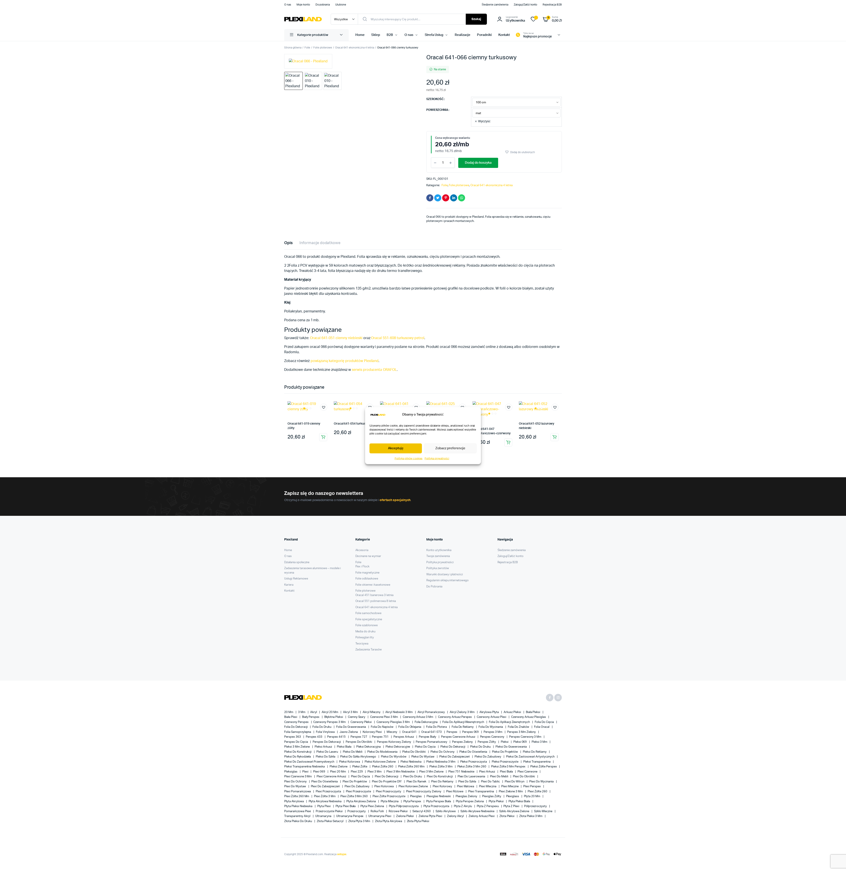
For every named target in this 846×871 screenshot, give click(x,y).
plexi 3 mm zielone (431, 771)
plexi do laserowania (472, 776)
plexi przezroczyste (359, 791)
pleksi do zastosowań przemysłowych (309, 761)
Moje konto (303, 4)
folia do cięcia (545, 722)
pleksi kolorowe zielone (380, 761)
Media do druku (365, 631)
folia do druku (322, 727)
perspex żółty (487, 742)
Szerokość (434, 99)
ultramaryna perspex (350, 816)
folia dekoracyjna (426, 722)
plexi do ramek (416, 781)
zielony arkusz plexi (482, 816)
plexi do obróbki (524, 776)
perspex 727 (359, 736)
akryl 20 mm (330, 712)
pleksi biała (344, 746)
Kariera (288, 584)
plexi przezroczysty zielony (424, 791)
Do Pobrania (434, 586)
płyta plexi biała (346, 806)
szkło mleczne (543, 811)
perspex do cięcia (296, 742)
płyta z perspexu (488, 806)
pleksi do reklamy (535, 751)
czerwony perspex (296, 722)
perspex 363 (293, 736)
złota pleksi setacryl (330, 821)
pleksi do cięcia (425, 746)
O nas (287, 4)
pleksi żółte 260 (383, 766)
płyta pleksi (496, 801)
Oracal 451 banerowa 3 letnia (374, 595)
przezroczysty (357, 811)
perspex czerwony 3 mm (525, 736)
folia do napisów (382, 727)
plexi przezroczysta (328, 791)
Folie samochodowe (368, 613)
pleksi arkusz (324, 746)
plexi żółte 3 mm (325, 796)
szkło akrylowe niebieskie (477, 811)
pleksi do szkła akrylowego (358, 756)
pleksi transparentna (537, 761)
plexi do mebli (499, 776)
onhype (341, 854)
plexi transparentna (481, 791)
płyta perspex (412, 801)
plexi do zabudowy (357, 786)
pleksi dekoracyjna (368, 746)
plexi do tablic (491, 781)
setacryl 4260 (422, 811)
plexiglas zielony (467, 796)
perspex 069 (471, 732)
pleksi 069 (520, 742)
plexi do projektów (355, 781)
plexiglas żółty (492, 796)
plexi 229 (357, 771)
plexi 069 (319, 771)
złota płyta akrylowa (389, 821)
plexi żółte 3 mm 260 (354, 796)
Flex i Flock (362, 566)
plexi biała (507, 771)
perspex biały (428, 736)
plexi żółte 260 (538, 791)
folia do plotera (436, 727)
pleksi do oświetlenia (473, 751)
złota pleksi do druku (298, 821)
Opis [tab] (288, 243)
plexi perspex (532, 786)
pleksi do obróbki (414, 751)
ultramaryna (323, 816)
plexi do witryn (515, 781)
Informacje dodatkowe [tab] (319, 243)
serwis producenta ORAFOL (374, 369)
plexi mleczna (488, 786)
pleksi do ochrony (442, 751)
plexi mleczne (510, 786)
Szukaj (476, 19)
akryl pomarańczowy (431, 712)
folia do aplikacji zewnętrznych (510, 722)
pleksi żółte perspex (543, 766)
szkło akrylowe (446, 811)
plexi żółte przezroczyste (389, 796)
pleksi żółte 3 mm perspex (508, 766)
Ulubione (340, 4)
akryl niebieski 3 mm (399, 712)
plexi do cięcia (361, 776)
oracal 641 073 (431, 732)
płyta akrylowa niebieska (325, 801)
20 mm (289, 712)
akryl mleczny (372, 712)
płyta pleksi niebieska (298, 806)
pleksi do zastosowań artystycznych (530, 756)
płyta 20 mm (532, 796)
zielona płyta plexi (431, 816)
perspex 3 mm (493, 732)
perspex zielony (463, 742)
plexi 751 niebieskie (461, 771)
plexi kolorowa (384, 786)
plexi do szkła (467, 781)
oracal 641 (409, 732)
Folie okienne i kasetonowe (372, 584)
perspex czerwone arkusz (458, 736)
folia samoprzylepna (298, 732)
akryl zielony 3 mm (462, 712)
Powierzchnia (437, 110)
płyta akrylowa (294, 801)
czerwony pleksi (362, 722)
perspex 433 (314, 736)
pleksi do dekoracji (453, 746)
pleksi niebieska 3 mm (441, 761)
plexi (305, 771)
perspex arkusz (404, 736)
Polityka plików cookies (408, 458)
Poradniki (484, 35)
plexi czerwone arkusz (332, 776)
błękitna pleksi (334, 717)
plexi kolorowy (443, 786)
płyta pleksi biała (519, 801)
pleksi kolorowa (350, 761)
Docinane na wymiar (368, 556)
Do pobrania (322, 4)
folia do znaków (519, 727)
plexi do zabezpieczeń (325, 786)
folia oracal (542, 727)
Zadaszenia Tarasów (368, 649)
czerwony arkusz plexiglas (529, 717)
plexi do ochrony (295, 781)
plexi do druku (413, 776)
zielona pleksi (405, 816)
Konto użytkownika (438, 550)
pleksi (505, 742)
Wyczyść (484, 121)
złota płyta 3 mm (359, 821)
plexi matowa (466, 786)
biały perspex (311, 717)
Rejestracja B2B (552, 4)
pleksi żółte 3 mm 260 (472, 766)
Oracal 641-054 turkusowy (352, 423)
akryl (314, 712)
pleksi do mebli (353, 751)
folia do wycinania (491, 727)
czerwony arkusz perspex (455, 717)
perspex (452, 732)
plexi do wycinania (541, 781)
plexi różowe (455, 791)
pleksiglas (291, 771)
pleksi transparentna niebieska (304, 766)
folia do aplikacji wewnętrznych (463, 722)
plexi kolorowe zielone (414, 786)
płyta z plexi (511, 806)
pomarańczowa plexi (298, 811)
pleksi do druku (480, 746)
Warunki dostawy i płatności (444, 574)
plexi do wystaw (295, 786)
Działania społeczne (296, 562)
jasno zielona (349, 732)
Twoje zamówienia (438, 556)
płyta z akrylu (463, 806)
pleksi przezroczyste (505, 761)
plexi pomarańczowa (298, 791)
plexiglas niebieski (439, 796)
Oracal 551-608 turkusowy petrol (397, 338)
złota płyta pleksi (418, 821)
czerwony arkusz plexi (492, 717)
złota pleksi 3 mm (531, 816)
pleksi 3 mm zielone (297, 746)
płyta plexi (324, 806)
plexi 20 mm (338, 771)
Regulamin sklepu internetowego (447, 580)
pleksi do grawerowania (511, 746)
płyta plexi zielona (372, 806)
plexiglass (513, 796)
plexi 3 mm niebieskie (400, 771)
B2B (390, 35)
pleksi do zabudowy (488, 756)
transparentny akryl (297, 816)
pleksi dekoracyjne (398, 746)
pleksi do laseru (327, 751)
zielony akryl (456, 816)
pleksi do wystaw (423, 756)
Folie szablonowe (366, 625)
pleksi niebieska (411, 761)
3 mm (302, 712)
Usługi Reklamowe (296, 578)
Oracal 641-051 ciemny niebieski (336, 338)
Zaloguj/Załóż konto (525, 4)
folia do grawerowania (351, 727)
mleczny (392, 732)
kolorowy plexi (373, 732)
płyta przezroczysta (436, 806)
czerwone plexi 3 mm (384, 717)
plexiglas (416, 796)
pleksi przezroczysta (474, 761)
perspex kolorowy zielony (394, 742)
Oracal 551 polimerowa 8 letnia (375, 601)
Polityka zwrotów (437, 568)
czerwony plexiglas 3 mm (393, 722)
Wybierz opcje (323, 437)
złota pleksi (507, 816)
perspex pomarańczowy (432, 742)
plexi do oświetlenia (324, 781)
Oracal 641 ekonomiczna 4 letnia (354, 47)
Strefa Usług (434, 35)
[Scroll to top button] (836, 861)
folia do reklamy (463, 727)
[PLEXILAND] (303, 19)
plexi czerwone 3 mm (298, 776)
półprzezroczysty (535, 806)
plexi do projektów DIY (387, 781)
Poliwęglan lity (364, 637)
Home (360, 35)
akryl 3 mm (350, 712)
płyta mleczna (390, 801)
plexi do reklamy (442, 781)
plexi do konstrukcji (440, 776)
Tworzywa (362, 643)
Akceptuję (395, 448)
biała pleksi (533, 712)
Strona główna (292, 47)
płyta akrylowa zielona (361, 801)
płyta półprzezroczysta (404, 806)
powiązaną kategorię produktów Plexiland (345, 361)
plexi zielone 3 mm (511, 791)
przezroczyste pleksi (329, 811)
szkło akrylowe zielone (514, 811)
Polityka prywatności (437, 458)
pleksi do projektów (505, 751)
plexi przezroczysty (389, 791)
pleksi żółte (360, 766)
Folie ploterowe (322, 47)
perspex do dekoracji (327, 742)
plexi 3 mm (374, 771)
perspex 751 (380, 736)
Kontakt (504, 35)
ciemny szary (357, 717)
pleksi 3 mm (540, 742)
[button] (520, 152)
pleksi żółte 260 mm (411, 766)
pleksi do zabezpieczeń (454, 756)
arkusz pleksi (513, 712)
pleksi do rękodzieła (298, 756)
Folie (307, 47)
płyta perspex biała (438, 801)
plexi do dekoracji (387, 776)
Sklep (375, 35)
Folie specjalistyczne (368, 619)
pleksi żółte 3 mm (441, 766)
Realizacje (462, 35)
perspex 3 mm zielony (521, 732)
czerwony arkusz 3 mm (418, 717)
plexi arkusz (487, 771)
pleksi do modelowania (382, 751)
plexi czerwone (528, 771)
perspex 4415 (336, 736)
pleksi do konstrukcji (298, 751)
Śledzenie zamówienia (495, 4)
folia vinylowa (325, 732)
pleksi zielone (339, 766)
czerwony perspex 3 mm (329, 722)
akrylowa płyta (489, 712)
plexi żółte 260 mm (297, 796)
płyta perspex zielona (470, 801)
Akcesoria (362, 550)
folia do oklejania (410, 727)
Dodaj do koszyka (478, 162)
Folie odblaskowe (366, 578)
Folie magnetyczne (367, 572)
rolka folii (377, 811)
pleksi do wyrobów (394, 756)
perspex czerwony (492, 736)
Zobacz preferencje (450, 448)
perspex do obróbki (359, 742)
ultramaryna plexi (380, 816)
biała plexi (291, 717)
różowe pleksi (398, 811)
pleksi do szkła (326, 756)
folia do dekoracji (296, 727)
